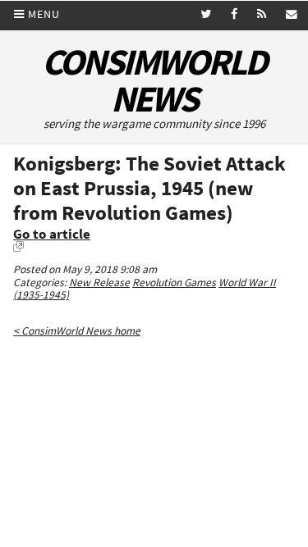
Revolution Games (174, 282)
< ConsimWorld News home (76, 331)
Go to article (51, 234)
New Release (99, 282)
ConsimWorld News (154, 80)
